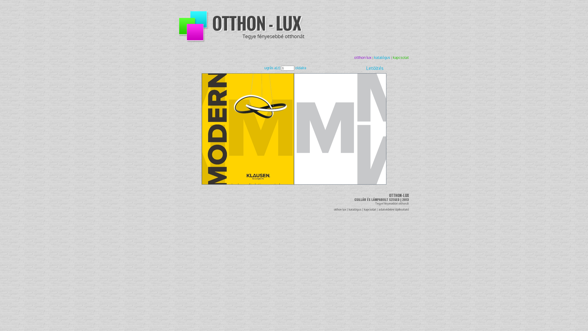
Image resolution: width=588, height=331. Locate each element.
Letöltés (375, 68)
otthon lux (363, 57)
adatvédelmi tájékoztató (394, 209)
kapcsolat (401, 57)
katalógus (382, 57)
